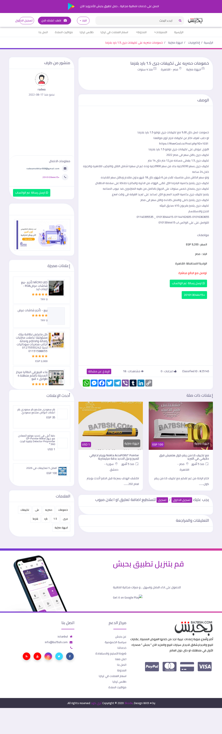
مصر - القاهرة (169, 69)
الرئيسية (178, 32)
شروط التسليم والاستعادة (110, 653)
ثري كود (96, 703)
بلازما (35, 518)
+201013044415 (194, 295)
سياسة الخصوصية (115, 642)
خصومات (63, 509)
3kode (128, 703)
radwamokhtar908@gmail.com (42, 168)
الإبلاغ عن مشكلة (99, 371)
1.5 (55, 518)
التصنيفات (161, 32)
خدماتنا (122, 647)
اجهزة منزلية (175, 42)
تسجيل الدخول (26, 20)
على (37, 509)
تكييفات (24, 509)
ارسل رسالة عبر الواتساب (187, 283)
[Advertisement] (145, 331)
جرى (65, 518)
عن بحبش (120, 636)
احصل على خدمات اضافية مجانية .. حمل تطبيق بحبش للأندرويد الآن (119, 6)
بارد (45, 518)
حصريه (48, 509)
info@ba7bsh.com (56, 642)
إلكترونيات (194, 42)
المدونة (142, 32)
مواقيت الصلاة (64, 32)
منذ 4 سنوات (145, 69)
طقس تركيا (87, 32)
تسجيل (162, 500)
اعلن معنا (120, 659)
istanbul (63, 636)
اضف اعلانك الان (51, 20)
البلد (84, 20)
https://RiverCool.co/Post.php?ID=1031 (183, 143)
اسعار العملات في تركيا (114, 32)
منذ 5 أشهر (198, 463)
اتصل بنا (43, 32)
